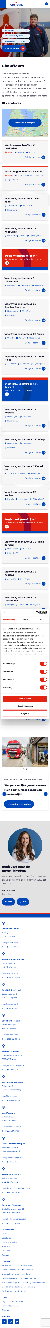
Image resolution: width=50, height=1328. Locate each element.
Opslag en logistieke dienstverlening (18, 1287)
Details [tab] (25, 620)
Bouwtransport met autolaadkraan (17, 1265)
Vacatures (6, 1238)
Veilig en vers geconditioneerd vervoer (19, 1278)
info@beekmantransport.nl (14, 1219)
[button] (25, 263)
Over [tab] (41, 620)
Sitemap (5, 1310)
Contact (5, 1255)
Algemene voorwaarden (12, 1301)
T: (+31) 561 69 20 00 (10, 1192)
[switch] (43, 672)
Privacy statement (10, 1306)
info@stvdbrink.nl (10, 942)
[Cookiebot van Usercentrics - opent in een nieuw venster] (36, 612)
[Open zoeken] (46, 3)
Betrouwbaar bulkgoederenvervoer (17, 1270)
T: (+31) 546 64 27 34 (11, 1100)
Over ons (6, 1251)
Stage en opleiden (10, 1242)
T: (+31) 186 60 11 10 (10, 1162)
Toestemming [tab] (9, 620)
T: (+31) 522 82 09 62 (11, 1039)
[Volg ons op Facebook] (4, 1321)
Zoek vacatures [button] (12, 48)
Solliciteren (7, 1246)
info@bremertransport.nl (13, 1065)
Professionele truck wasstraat (15, 1291)
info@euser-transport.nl (12, 1157)
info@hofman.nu (9, 1096)
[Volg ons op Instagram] (10, 1321)
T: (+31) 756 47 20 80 (11, 977)
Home (4, 1234)
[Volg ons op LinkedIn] (17, 1321)
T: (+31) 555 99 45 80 (11, 1223)
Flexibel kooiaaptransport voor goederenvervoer (23, 1282)
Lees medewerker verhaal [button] (19, 804)
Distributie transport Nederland (16, 1274)
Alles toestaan (25, 699)
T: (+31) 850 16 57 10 (10, 1070)
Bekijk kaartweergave (25, 123)
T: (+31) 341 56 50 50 (10, 947)
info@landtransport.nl (11, 1127)
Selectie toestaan (25, 706)
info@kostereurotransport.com (16, 1188)
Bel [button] (24, 902)
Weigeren (25, 713)
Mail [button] (10, 902)
